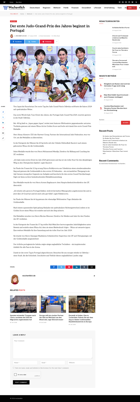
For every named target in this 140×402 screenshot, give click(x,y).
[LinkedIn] (3, 122)
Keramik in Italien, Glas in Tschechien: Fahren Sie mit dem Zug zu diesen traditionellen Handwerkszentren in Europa (81, 319)
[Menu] (4, 2)
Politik (66, 8)
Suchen (101, 120)
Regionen (46, 8)
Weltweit (56, 8)
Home (11, 2)
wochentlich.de (21, 35)
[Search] (136, 2)
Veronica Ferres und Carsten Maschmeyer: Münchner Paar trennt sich (120, 63)
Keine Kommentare (45, 35)
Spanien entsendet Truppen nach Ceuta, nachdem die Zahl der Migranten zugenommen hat (23, 318)
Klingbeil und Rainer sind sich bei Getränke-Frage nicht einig (117, 85)
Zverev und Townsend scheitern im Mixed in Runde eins (120, 38)
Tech (120, 8)
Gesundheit (86, 8)
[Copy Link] (3, 138)
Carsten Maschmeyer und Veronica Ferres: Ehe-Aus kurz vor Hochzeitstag (115, 108)
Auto (127, 8)
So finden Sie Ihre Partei (120, 28)
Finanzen (75, 8)
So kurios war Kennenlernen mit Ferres (116, 136)
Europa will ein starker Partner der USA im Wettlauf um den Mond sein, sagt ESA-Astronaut (51, 318)
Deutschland (35, 8)
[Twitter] (3, 117)
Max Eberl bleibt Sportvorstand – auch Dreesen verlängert (116, 96)
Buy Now (19, 2)
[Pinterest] (3, 128)
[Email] (3, 133)
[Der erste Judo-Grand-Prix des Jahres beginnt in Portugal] (52, 74)
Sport (133, 8)
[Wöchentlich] (14, 7)
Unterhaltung (109, 8)
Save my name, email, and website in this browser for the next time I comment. (42, 368)
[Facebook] (3, 112)
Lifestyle (97, 8)
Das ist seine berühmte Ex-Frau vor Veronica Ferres (120, 50)
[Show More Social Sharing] (57, 42)
